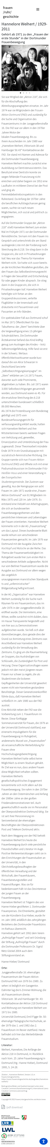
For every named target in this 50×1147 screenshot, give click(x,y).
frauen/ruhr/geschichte (11, 12)
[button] (43, 1141)
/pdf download (14, 1107)
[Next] (44, 68)
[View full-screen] (46, 47)
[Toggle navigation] (38, 9)
